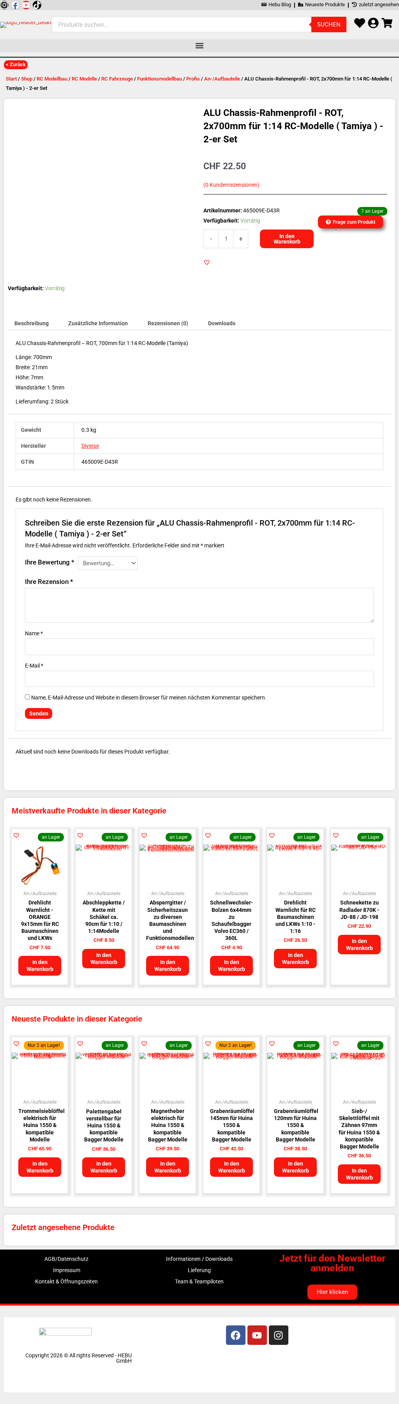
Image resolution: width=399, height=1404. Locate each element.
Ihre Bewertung (49, 562)
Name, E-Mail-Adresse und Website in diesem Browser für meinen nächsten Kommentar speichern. (149, 697)
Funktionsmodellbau (159, 79)
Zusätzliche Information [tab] (98, 323)
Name (34, 633)
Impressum (66, 1270)
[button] (199, 45)
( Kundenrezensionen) (231, 185)
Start (11, 79)
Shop (26, 79)
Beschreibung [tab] (31, 323)
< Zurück (16, 64)
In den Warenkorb (287, 239)
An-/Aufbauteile (222, 79)
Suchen (329, 24)
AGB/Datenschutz (66, 1259)
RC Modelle (84, 79)
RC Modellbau (52, 79)
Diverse (90, 446)
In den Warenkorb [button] (39, 965)
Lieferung (199, 1270)
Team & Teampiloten (199, 1281)
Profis (193, 79)
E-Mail (34, 666)
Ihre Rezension (49, 581)
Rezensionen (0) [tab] (168, 323)
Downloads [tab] (221, 323)
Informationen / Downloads (199, 1259)
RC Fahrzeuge (117, 79)
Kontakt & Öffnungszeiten (66, 1281)
